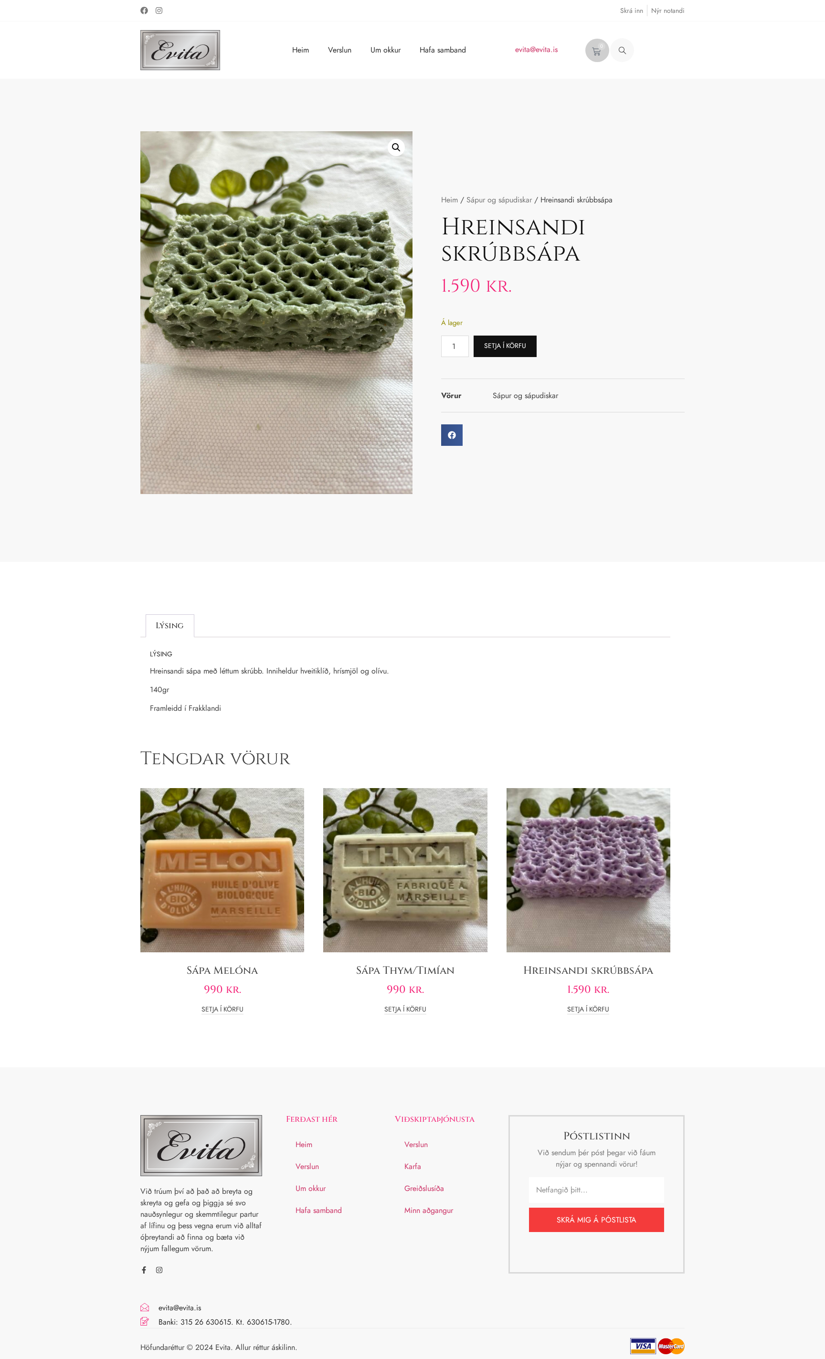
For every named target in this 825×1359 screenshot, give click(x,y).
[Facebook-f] (144, 1270)
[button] (622, 50)
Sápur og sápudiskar (499, 199)
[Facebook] (144, 10)
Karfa (412, 1166)
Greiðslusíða (424, 1188)
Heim (300, 49)
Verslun (339, 49)
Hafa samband (443, 49)
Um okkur (385, 49)
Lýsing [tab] (170, 625)
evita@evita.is (536, 49)
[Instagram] (159, 10)
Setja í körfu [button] (222, 1010)
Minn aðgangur (428, 1210)
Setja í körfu (505, 345)
